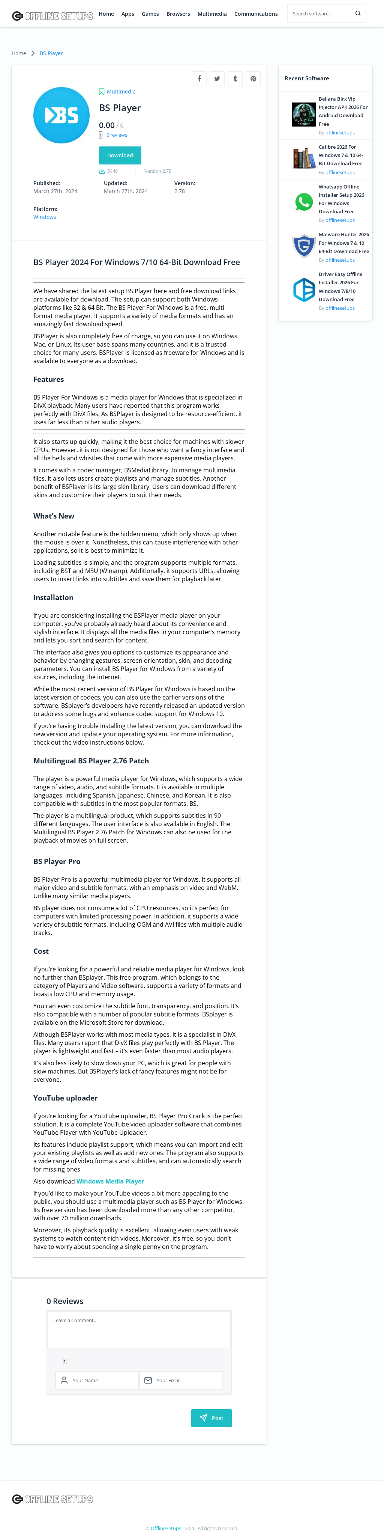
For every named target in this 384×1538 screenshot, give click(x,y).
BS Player (51, 53)
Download (120, 155)
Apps (128, 14)
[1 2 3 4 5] (139, 1361)
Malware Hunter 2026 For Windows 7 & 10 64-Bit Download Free (344, 242)
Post (218, 1418)
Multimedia (212, 14)
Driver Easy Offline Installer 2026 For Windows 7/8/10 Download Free (340, 287)
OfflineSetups (166, 1528)
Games (150, 14)
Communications (256, 14)
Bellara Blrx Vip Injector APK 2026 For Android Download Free (343, 111)
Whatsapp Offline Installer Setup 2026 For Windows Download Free (341, 199)
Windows (44, 216)
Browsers (178, 14)
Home (106, 14)
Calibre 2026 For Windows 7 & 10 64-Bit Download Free (341, 155)
